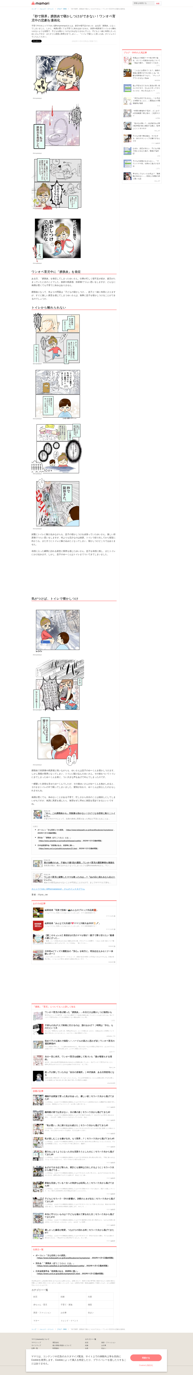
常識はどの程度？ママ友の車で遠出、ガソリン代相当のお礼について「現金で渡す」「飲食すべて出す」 (146, 60)
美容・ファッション (108, 1342)
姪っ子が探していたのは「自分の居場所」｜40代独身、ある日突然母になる (79, 1073)
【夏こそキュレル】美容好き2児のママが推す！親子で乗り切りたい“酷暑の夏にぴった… (79, 936)
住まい (103, 1348)
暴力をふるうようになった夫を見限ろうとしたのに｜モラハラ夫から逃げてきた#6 (79, 1153)
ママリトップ (36, 1342)
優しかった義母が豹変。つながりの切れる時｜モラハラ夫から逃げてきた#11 (79, 1231)
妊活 (86, 1342)
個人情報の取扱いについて (62, 1345)
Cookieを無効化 (146, 1365)
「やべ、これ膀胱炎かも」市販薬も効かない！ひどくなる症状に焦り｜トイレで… (79, 814)
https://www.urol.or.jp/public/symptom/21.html (58, 848)
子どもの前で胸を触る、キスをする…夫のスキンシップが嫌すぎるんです (146, 138)
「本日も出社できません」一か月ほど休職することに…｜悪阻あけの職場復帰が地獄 (146, 100)
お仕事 (103, 1345)
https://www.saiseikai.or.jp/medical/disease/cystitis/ (60, 840)
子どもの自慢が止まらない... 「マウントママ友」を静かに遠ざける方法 (146, 163)
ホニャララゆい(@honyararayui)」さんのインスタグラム (58, 888)
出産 (86, 1348)
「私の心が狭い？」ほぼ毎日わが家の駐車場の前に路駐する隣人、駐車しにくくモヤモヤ (146, 126)
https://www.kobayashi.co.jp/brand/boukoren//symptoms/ (90, 830)
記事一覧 (35, 1348)
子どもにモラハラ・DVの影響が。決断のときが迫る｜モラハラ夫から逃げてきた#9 (80, 1200)
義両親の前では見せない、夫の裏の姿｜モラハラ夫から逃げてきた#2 (77, 1112)
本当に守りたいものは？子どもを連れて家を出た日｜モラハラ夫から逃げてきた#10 (79, 1215)
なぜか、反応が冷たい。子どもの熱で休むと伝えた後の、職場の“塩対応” (146, 151)
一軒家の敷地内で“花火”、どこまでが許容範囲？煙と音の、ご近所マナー (146, 113)
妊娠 (86, 1345)
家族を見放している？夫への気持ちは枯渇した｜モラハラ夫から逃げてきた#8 (79, 1184)
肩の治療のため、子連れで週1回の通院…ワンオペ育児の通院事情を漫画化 (79, 862)
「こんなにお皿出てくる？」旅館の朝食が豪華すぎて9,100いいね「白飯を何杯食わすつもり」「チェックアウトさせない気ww (146, 74)
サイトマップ (36, 1345)
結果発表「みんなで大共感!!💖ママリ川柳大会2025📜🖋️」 (73, 923)
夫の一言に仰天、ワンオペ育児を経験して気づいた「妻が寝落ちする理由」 (78, 1058)
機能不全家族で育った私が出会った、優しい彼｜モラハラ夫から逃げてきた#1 (79, 1097)
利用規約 (56, 1348)
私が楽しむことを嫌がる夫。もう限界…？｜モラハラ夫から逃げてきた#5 (79, 1138)
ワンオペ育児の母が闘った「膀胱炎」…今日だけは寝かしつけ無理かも (78, 1012)
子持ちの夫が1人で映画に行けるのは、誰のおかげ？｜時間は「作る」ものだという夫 (79, 1026)
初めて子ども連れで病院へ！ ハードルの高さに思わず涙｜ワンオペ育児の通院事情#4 (80, 1042)
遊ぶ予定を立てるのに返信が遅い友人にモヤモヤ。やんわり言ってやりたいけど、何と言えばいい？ (146, 88)
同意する (146, 1357)
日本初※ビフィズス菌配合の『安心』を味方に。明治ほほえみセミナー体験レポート (79, 952)
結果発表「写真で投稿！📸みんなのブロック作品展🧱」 (71, 910)
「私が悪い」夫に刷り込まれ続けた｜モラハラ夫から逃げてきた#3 (76, 1125)
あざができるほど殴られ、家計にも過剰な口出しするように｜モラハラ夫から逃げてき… (79, 1169)
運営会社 (56, 1342)
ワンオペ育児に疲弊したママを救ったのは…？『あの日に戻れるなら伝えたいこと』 (79, 878)
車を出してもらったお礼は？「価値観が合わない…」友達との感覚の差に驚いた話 (146, 176)
